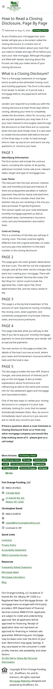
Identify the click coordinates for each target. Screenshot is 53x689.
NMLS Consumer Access (14, 555)
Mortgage (43, 468)
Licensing (7, 540)
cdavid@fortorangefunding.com (23, 522)
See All (9, 473)
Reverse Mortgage (28, 468)
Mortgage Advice (10, 468)
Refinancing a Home (11, 460)
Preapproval (39, 464)
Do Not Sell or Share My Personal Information (19, 660)
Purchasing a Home (40, 31)
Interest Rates (40, 460)
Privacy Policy (9, 545)
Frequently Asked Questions (17, 567)
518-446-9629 (13, 493)
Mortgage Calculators (13, 577)
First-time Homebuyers (21, 464)
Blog (4, 582)
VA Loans (27, 460)
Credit (5, 464)
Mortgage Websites (20, 680)
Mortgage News (10, 572)
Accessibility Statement (14, 550)
